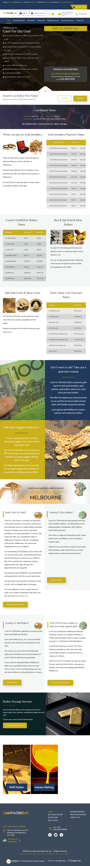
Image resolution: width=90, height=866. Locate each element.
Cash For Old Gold (14, 830)
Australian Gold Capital (30, 861)
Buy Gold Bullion (56, 580)
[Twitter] (55, 835)
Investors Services (68, 20)
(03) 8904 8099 (83, 14)
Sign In (25, 13)
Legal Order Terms (53, 854)
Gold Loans (41, 20)
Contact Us (79, 20)
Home (9, 20)
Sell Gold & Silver (19, 20)
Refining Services (53, 20)
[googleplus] (61, 835)
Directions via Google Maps (65, 69)
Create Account (39, 13)
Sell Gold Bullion (12, 682)
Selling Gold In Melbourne (15, 605)
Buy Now (65, 98)
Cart (50, 14)
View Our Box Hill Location (60, 683)
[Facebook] (50, 835)
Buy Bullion (31, 20)
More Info (80, 98)
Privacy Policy (40, 854)
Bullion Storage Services (15, 725)
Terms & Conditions (26, 854)
